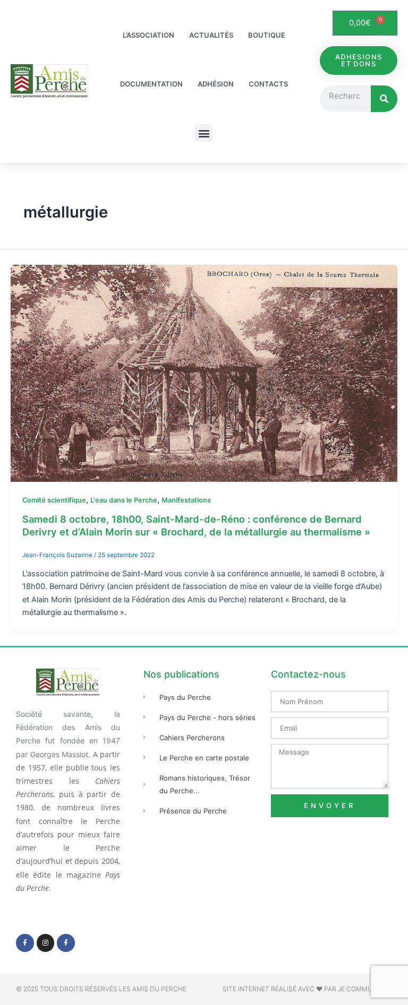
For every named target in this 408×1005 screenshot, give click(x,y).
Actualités (211, 35)
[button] (203, 133)
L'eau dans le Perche (123, 500)
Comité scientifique (54, 500)
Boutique (266, 35)
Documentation (151, 84)
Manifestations (186, 500)
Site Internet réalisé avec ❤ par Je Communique (307, 989)
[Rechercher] (384, 98)
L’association (148, 35)
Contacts (268, 84)
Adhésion (216, 84)
